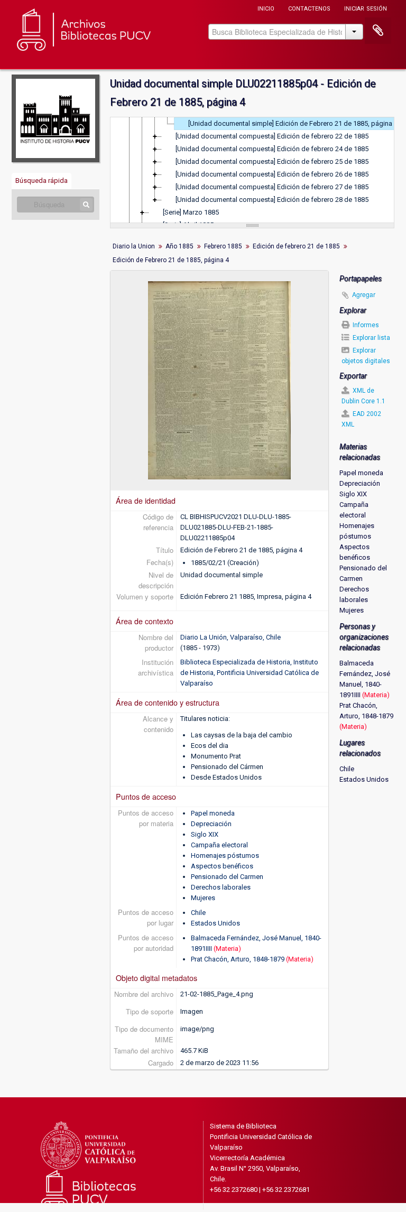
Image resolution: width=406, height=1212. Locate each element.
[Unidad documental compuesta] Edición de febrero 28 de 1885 (272, 199)
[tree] (252, 170)
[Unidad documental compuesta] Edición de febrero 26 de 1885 (272, 174)
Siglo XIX (204, 834)
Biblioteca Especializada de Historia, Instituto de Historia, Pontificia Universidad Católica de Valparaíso (249, 672)
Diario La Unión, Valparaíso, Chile (230, 637)
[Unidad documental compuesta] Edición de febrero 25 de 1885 (272, 161)
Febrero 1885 (223, 246)
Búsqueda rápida (41, 180)
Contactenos (309, 8)
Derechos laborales (221, 887)
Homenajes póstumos (225, 855)
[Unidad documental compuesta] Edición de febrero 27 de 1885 (272, 187)
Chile (198, 913)
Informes (365, 325)
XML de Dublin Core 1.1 (363, 396)
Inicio (265, 8)
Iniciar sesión (365, 8)
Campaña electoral (219, 845)
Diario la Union (134, 246)
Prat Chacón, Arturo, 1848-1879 (237, 959)
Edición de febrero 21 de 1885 (296, 246)
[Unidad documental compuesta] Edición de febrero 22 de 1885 (272, 136)
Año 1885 (179, 246)
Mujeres (203, 898)
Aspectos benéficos (222, 866)
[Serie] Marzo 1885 (191, 212)
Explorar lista (370, 337)
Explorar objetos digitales (366, 356)
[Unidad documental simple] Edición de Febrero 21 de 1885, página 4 (293, 123)
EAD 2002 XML (361, 419)
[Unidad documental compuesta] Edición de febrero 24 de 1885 (272, 149)
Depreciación (211, 824)
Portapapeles (378, 30)
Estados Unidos (215, 923)
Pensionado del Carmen (227, 877)
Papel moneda (213, 813)
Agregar (363, 294)
